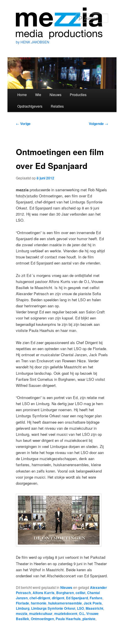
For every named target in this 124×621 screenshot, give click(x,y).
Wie (38, 94)
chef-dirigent (39, 597)
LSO (80, 608)
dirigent (58, 597)
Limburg (22, 608)
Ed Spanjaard (77, 597)
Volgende (98, 123)
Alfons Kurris (44, 592)
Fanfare (96, 597)
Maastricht (94, 608)
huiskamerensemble (65, 603)
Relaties (57, 106)
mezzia (21, 613)
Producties (78, 94)
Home (22, 94)
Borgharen (65, 592)
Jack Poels (93, 603)
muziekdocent (65, 613)
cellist (80, 592)
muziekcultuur (40, 613)
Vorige (23, 123)
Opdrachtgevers (29, 106)
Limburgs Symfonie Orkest (53, 608)
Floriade (22, 603)
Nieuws (55, 94)
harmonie (38, 603)
